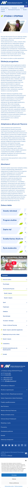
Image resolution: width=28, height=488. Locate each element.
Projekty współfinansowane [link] (8, 402)
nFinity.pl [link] (9, 455)
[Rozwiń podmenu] (26, 280)
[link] (26, 5)
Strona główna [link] (5, 8)
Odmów (14, 479)
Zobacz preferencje (14, 483)
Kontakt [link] (3, 435)
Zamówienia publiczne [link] (7, 431)
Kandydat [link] (14, 8)
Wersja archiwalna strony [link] (7, 414)
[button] (26, 460)
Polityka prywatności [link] (18, 486)
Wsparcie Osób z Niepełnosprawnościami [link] (12, 394)
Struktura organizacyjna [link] (7, 389)
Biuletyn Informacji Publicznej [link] (8, 410)
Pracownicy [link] (4, 427)
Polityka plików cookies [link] (9, 486)
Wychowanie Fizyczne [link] (14, 9)
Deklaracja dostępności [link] (7, 439)
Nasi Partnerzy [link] (5, 406)
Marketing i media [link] (6, 423)
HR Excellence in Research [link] (8, 385)
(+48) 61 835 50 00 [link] (7, 377)
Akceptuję (14, 475)
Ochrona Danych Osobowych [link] (8, 419)
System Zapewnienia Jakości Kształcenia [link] (11, 398)
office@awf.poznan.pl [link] (10, 381)
